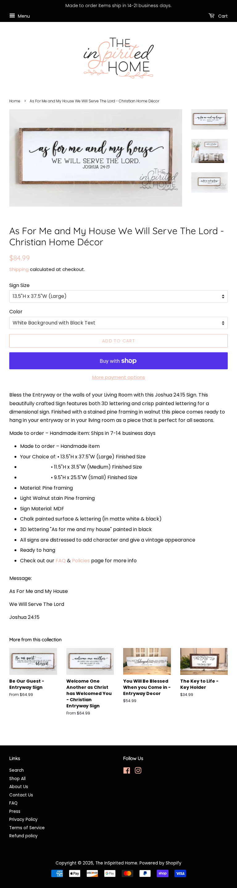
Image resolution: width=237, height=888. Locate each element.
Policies (81, 560)
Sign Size (19, 285)
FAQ (61, 560)
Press (14, 811)
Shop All (17, 779)
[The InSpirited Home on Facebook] (126, 772)
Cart (222, 16)
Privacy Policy (23, 819)
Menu (23, 16)
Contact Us (21, 795)
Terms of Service (27, 828)
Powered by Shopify (160, 863)
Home (14, 101)
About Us (18, 787)
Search (16, 770)
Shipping (19, 269)
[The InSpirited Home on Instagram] (138, 772)
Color (16, 311)
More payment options (118, 377)
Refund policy (23, 836)
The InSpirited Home (116, 863)
